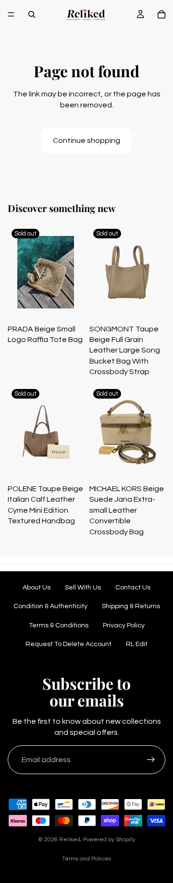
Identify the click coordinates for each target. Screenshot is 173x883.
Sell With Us (83, 587)
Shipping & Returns (131, 606)
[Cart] (161, 14)
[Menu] (11, 14)
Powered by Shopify (109, 839)
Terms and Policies (86, 859)
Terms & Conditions (58, 625)
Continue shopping (86, 140)
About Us (36, 587)
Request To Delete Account (68, 644)
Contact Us (132, 587)
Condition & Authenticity (50, 606)
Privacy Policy (124, 625)
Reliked (69, 839)
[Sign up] (151, 760)
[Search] (31, 14)
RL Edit (137, 644)
